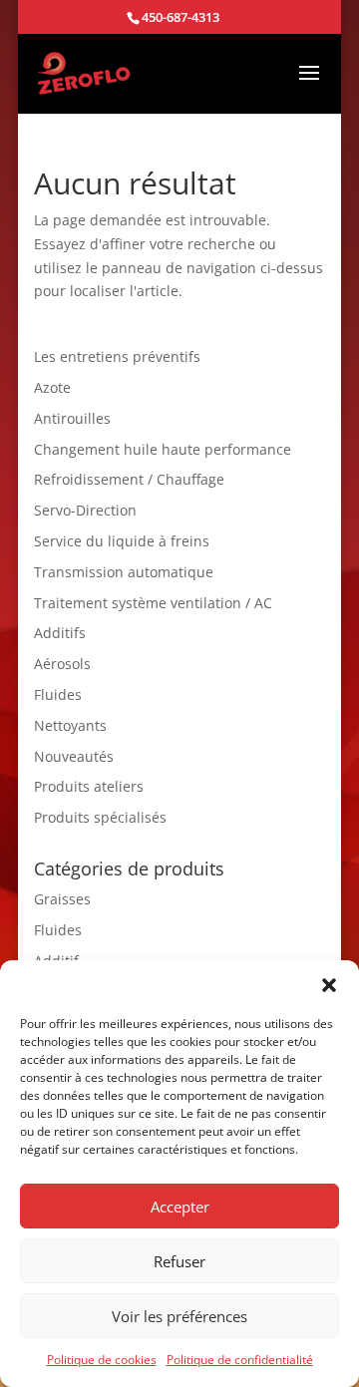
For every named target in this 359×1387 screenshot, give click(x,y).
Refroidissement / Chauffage (129, 479)
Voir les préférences (179, 1316)
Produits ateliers (89, 786)
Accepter (180, 1206)
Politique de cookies (102, 1359)
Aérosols (62, 663)
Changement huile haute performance (162, 449)
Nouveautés (74, 756)
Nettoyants (70, 725)
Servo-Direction (85, 510)
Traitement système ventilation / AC (153, 602)
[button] (329, 985)
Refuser (179, 1261)
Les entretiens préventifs (117, 356)
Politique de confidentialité (240, 1359)
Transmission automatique (123, 571)
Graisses (62, 898)
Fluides (58, 694)
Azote (52, 387)
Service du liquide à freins (121, 540)
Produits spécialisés (100, 817)
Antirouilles (72, 418)
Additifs (60, 632)
